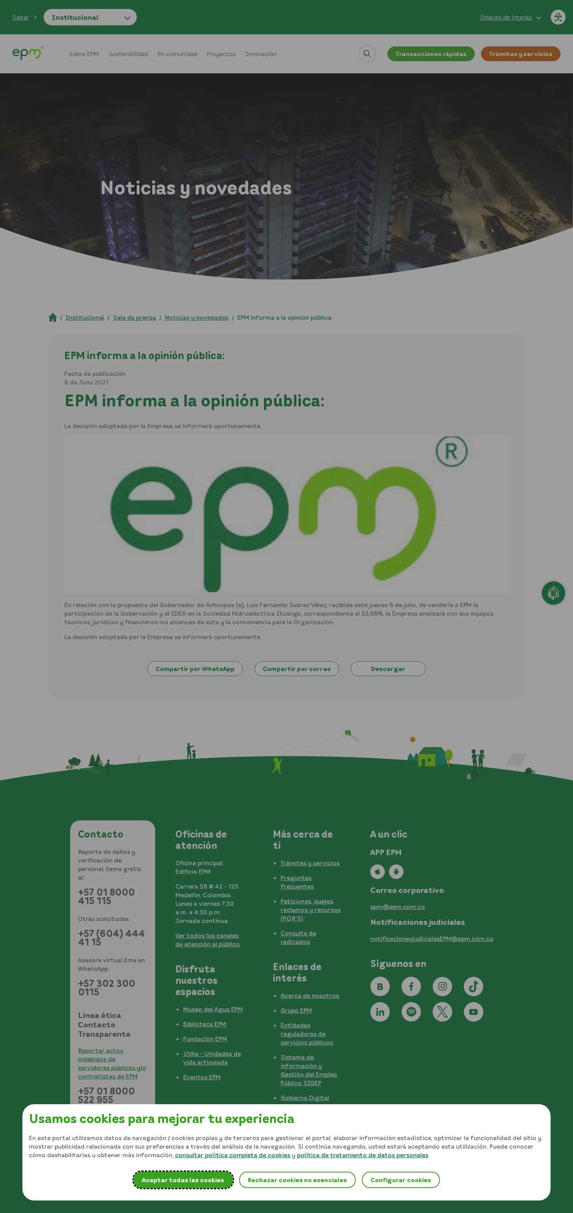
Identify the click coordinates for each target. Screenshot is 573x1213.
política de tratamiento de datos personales (362, 1155)
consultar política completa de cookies (232, 1155)
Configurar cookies (401, 1180)
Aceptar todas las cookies (183, 1180)
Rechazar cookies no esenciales (297, 1180)
